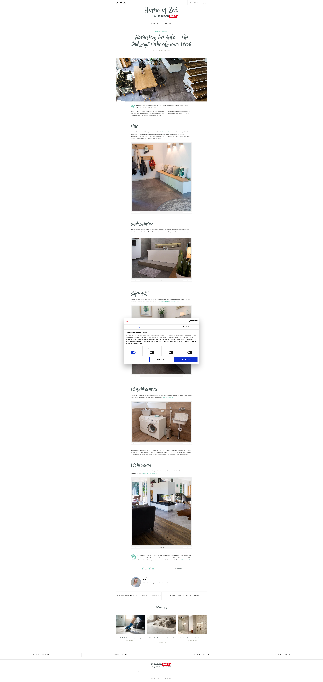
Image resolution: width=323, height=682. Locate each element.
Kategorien (154, 23)
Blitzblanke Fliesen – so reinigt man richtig (130, 638)
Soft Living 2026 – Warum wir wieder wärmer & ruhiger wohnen (161, 639)
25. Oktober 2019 (164, 50)
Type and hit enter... (194, 2)
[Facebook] (117, 2)
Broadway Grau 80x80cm (150, 473)
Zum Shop (168, 23)
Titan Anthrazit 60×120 (165, 234)
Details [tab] (161, 327)
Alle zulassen (186, 359)
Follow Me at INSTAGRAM (41, 654)
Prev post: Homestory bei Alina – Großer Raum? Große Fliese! (139, 595)
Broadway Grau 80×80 (168, 132)
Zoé (155, 50)
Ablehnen (161, 359)
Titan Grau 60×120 (151, 234)
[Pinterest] (124, 2)
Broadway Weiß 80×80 (177, 301)
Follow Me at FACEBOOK (201, 654)
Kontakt (150, 672)
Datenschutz (171, 672)
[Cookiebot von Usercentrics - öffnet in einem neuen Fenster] (190, 321)
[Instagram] (121, 2)
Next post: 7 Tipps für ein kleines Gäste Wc (184, 595)
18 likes (179, 568)
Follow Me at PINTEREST (282, 654)
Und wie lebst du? (161, 31)
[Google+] (149, 568)
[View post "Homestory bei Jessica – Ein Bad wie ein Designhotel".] (192, 624)
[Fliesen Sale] (161, 12)
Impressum (160, 672)
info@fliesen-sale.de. (186, 560)
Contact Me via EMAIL (121, 654)
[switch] (152, 352)
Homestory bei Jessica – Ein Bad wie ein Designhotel (192, 638)
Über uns (141, 672)
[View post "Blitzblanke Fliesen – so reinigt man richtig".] (130, 624)
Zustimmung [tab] (136, 327)
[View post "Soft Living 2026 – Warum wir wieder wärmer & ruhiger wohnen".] (161, 624)
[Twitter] (142, 568)
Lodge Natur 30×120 (167, 397)
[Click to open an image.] (161, 79)
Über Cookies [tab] (187, 327)
